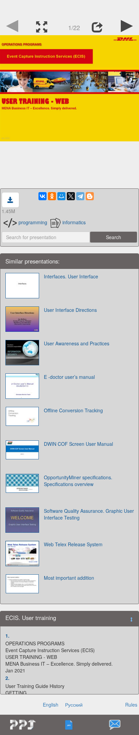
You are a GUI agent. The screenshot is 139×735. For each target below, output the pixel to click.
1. (7, 635)
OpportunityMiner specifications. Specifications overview (78, 480)
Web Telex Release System (73, 544)
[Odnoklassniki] (52, 196)
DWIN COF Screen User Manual (78, 443)
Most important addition (69, 577)
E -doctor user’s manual (69, 376)
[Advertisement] (69, 8)
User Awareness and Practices (76, 343)
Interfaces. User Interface (71, 276)
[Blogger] (90, 196)
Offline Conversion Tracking (73, 410)
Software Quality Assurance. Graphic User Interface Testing (89, 514)
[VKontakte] (42, 196)
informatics (74, 222)
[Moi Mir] (61, 196)
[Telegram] (80, 196)
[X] (71, 196)
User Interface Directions (70, 309)
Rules (131, 704)
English (50, 704)
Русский (74, 704)
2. (7, 677)
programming (33, 222)
